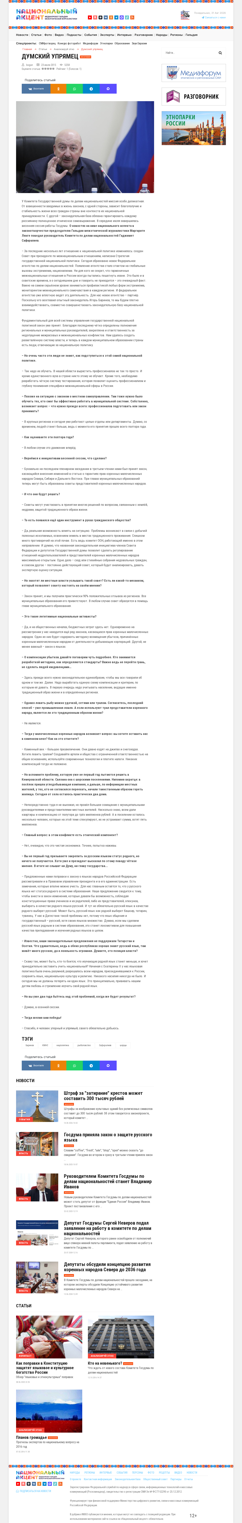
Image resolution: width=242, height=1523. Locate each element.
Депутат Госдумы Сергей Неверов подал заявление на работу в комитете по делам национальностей (107, 1228)
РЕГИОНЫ (90, 1472)
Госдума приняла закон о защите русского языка (108, 1137)
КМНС (45, 1045)
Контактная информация (98, 1479)
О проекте (75, 1479)
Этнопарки (106, 43)
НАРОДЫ (75, 1472)
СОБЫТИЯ (122, 1472)
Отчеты (188, 1479)
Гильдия (192, 35)
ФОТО (151, 1472)
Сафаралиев (105, 1045)
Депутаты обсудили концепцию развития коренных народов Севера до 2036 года (107, 1267)
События (24, 1119)
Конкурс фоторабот (69, 43)
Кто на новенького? (105, 1363)
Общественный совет (155, 1479)
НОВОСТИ (192, 1472)
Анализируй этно (102, 1355)
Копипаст (25, 1355)
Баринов (30, 1045)
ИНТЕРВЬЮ (106, 1472)
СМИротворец (47, 43)
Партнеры (176, 1479)
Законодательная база (127, 1479)
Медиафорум (90, 43)
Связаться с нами (215, 17)
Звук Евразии (139, 43)
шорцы (123, 1045)
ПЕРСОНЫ (137, 1472)
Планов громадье (31, 1437)
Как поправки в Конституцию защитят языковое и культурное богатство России (45, 1368)
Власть (23, 1153)
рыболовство (84, 1045)
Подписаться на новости (35, 1491)
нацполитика (63, 1045)
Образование (122, 43)
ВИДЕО (178, 1472)
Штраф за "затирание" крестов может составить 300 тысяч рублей (103, 1095)
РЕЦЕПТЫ (164, 1472)
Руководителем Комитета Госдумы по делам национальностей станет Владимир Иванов (108, 1181)
